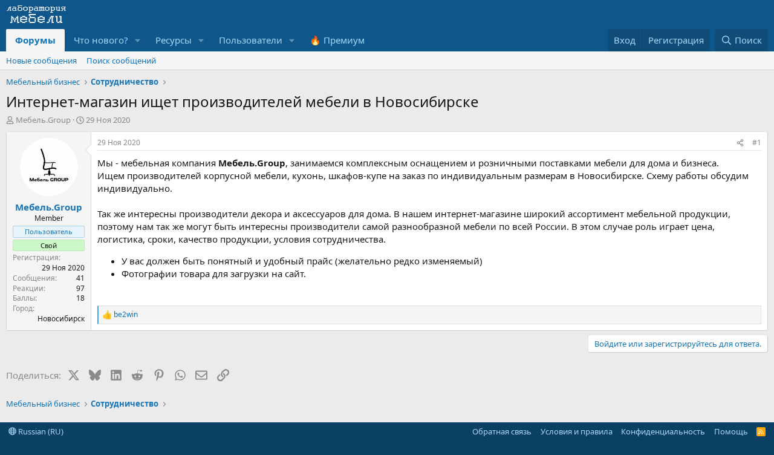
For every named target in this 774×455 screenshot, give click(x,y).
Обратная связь (502, 431)
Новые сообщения (41, 60)
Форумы (35, 40)
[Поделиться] (740, 143)
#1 (756, 142)
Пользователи (250, 40)
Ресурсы (173, 40)
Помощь (731, 431)
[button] (137, 40)
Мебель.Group (43, 119)
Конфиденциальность (663, 431)
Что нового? (101, 40)
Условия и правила (577, 431)
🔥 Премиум (337, 40)
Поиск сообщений (121, 60)
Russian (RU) (39, 431)
